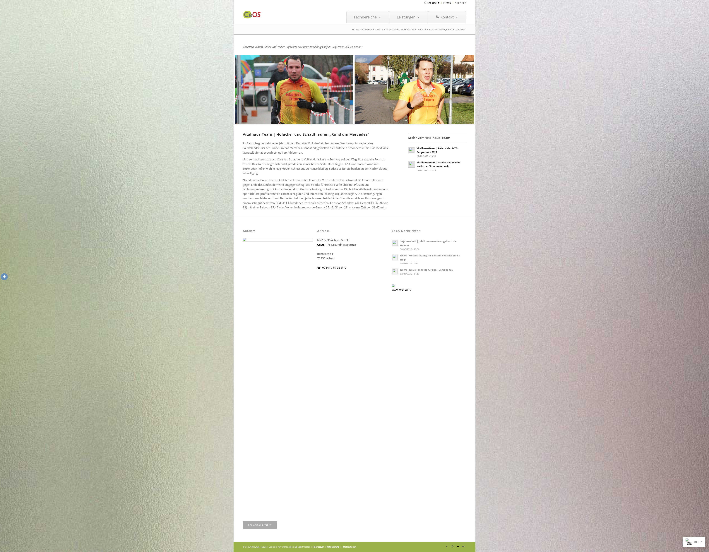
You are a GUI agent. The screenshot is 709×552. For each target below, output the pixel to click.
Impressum (318, 546)
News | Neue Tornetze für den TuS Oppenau (426, 269)
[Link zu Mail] (463, 546)
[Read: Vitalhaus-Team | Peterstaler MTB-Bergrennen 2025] (411, 150)
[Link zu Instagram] (452, 546)
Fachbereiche (365, 17)
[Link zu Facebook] (447, 546)
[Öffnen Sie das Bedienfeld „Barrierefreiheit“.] (4, 276)
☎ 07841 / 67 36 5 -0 (331, 267)
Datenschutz (332, 546)
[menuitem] (431, 3)
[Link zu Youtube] (458, 546)
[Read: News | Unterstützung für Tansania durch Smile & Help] (395, 257)
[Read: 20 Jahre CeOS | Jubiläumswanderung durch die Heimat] (395, 243)
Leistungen (406, 17)
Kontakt (447, 17)
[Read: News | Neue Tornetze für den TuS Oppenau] (395, 271)
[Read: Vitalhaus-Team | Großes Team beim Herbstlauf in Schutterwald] (411, 164)
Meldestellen (349, 546)
